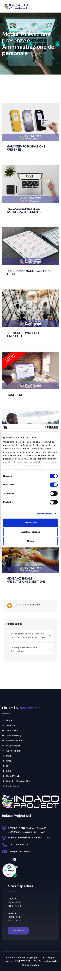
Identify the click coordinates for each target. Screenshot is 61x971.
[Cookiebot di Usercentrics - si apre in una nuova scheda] (45, 427)
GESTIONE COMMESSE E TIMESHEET (23, 334)
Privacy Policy (13, 745)
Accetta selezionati (30, 532)
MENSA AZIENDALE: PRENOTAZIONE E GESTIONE (26, 580)
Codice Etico (12, 730)
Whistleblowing (13, 735)
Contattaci (18, 930)
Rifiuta (30, 541)
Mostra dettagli (44, 513)
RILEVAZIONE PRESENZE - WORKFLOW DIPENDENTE (24, 210)
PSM (8, 755)
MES (8, 771)
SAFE (9, 760)
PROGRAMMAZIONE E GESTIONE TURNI (29, 272)
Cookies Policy (13, 750)
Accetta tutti (31, 522)
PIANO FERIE (15, 395)
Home (9, 720)
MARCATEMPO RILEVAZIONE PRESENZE (26, 148)
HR (7, 765)
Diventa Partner (14, 740)
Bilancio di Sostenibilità (18, 781)
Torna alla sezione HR (27, 604)
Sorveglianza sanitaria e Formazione (24, 649)
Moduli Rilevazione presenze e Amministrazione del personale (28, 635)
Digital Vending (14, 776)
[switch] (54, 484)
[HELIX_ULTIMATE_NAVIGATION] (50, 6)
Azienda (10, 725)
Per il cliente (12, 786)
